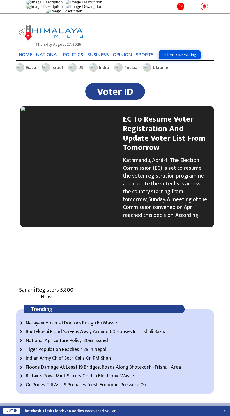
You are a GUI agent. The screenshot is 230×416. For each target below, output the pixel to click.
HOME (25, 55)
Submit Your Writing (179, 55)
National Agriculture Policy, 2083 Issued (67, 341)
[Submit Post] (196, 6)
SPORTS (145, 55)
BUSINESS (98, 55)
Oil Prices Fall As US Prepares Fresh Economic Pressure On (86, 385)
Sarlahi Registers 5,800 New (46, 293)
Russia (130, 67)
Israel (57, 67)
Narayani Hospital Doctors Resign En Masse (71, 323)
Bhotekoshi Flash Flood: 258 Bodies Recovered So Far (69, 410)
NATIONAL (47, 55)
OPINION (122, 55)
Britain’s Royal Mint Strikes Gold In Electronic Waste (80, 376)
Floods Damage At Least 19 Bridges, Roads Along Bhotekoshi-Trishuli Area (103, 367)
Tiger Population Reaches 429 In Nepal (66, 350)
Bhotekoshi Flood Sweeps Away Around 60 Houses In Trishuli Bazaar (97, 332)
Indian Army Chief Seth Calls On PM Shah (68, 358)
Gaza (31, 67)
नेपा (180, 6)
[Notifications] (204, 6)
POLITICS (73, 55)
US (81, 67)
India (104, 67)
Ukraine (160, 67)
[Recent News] (189, 6)
